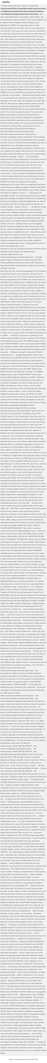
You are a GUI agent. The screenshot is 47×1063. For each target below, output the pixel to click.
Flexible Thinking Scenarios (11, 6)
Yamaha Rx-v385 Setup (29, 6)
